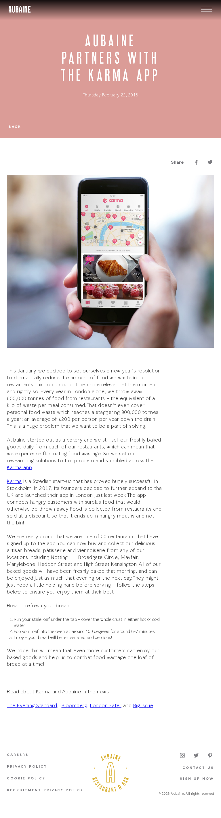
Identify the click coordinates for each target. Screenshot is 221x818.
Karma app (19, 468)
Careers (18, 755)
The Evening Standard (32, 706)
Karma (14, 481)
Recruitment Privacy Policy (45, 790)
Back (15, 127)
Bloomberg (74, 706)
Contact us (198, 768)
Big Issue (143, 706)
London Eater (105, 706)
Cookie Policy (26, 779)
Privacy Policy (27, 767)
